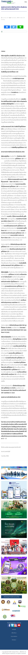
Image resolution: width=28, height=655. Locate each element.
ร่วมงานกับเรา (14, 636)
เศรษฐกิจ (21, 17)
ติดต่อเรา (14, 640)
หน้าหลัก (14, 629)
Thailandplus (14, 17)
